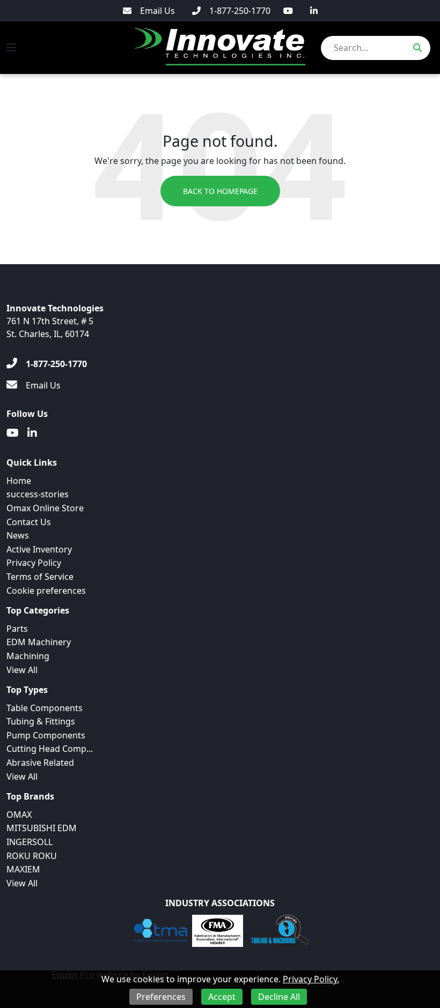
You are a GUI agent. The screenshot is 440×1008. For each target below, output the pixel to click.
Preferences (161, 997)
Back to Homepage (220, 191)
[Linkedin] (314, 11)
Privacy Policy (33, 563)
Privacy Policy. (311, 979)
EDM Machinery (38, 642)
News (17, 535)
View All (22, 670)
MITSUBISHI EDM (41, 828)
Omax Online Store (45, 508)
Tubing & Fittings (40, 721)
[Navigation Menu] (11, 47)
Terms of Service (40, 577)
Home (18, 481)
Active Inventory (39, 549)
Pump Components (45, 735)
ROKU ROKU (31, 856)
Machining (27, 656)
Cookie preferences (46, 590)
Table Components (44, 708)
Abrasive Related (40, 762)
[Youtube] (288, 11)
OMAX (19, 814)
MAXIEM (23, 869)
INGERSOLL (29, 842)
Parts (17, 628)
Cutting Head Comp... (49, 749)
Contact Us (28, 522)
